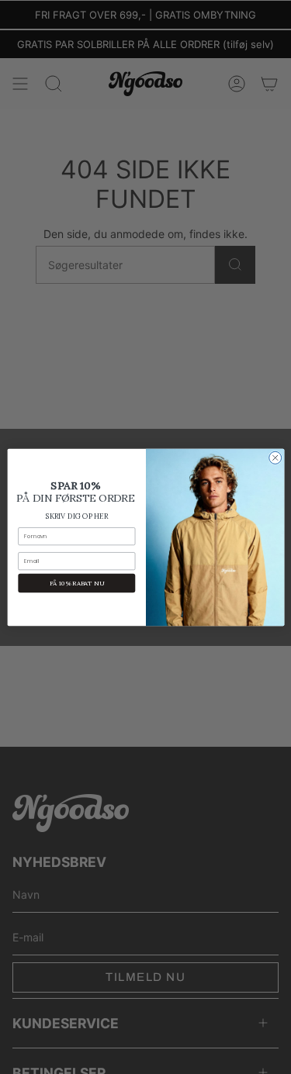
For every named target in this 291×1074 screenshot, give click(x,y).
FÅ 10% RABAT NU (76, 582)
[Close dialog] (274, 457)
